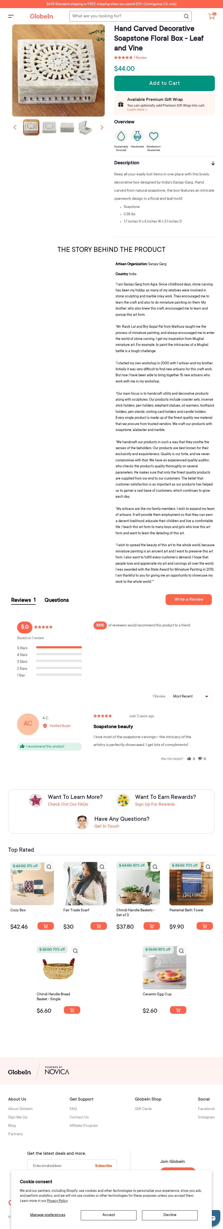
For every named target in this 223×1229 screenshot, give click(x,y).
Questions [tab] (57, 601)
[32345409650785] (205, 926)
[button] (102, 127)
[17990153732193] (46, 926)
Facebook (206, 1109)
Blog (12, 1126)
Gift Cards (143, 1109)
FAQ (73, 1109)
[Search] (186, 16)
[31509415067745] (178, 1010)
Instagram (206, 1117)
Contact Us (79, 1117)
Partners (15, 1134)
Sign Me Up (17, 1117)
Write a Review (188, 599)
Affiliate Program (84, 1126)
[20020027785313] (72, 1010)
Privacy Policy (57, 1201)
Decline (169, 1215)
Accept (109, 1215)
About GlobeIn (20, 1109)
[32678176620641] (99, 926)
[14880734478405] (152, 926)
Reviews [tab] (23, 600)
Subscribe (103, 1166)
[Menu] (11, 16)
